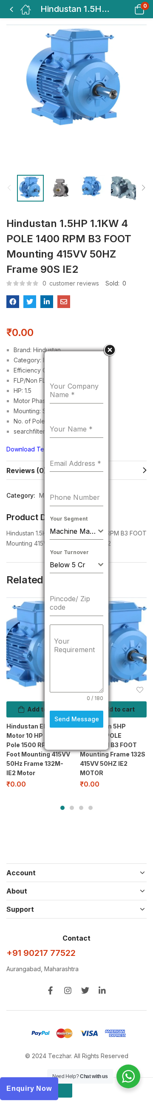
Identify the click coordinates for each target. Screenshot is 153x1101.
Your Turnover (69, 552)
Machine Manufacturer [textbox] (74, 531)
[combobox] (76, 531)
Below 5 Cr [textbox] (67, 564)
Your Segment (69, 518)
